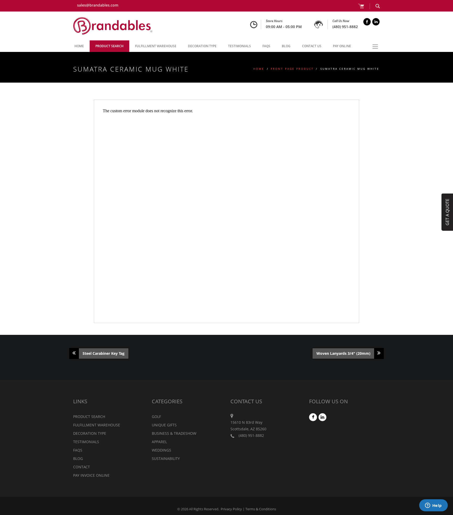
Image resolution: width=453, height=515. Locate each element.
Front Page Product (292, 69)
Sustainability (166, 458)
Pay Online (342, 46)
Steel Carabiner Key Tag (104, 353)
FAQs (266, 46)
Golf (156, 416)
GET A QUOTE (447, 212)
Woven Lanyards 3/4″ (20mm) (343, 353)
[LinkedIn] (323, 417)
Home (79, 46)
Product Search (109, 46)
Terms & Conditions (260, 509)
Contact (81, 466)
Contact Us (311, 46)
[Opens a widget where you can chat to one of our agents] (433, 505)
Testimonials (239, 46)
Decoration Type (202, 46)
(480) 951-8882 (345, 26)
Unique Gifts (164, 424)
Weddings (161, 450)
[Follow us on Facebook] (313, 417)
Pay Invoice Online (91, 475)
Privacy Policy (231, 509)
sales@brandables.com (97, 5)
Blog (286, 46)
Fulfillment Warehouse (155, 46)
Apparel (159, 441)
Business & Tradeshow (174, 433)
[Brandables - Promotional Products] (112, 26)
